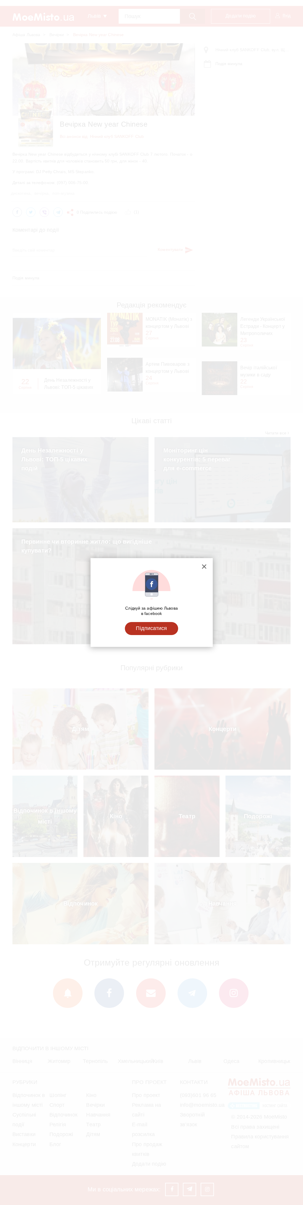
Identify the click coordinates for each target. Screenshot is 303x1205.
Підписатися (151, 628)
